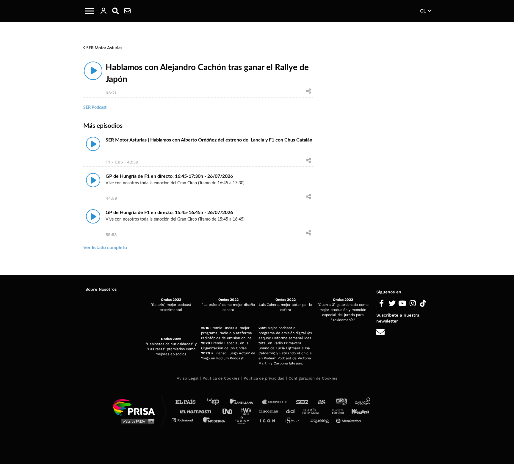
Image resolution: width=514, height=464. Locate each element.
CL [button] (424, 11)
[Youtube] (402, 303)
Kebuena (357, 411)
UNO (230, 411)
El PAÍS (189, 402)
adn (341, 402)
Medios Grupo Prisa (136, 421)
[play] (93, 71)
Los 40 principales (217, 402)
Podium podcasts (244, 420)
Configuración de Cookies (313, 378)
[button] (89, 11)
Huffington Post (196, 411)
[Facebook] (381, 303)
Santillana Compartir (277, 402)
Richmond (185, 420)
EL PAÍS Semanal (314, 411)
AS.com (321, 402)
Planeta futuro (336, 411)
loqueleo (320, 420)
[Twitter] (392, 303)
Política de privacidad (264, 378)
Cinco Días (269, 411)
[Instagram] (413, 303)
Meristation (349, 420)
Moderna (214, 420)
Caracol (362, 402)
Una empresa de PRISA (136, 406)
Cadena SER (302, 402)
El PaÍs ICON (269, 420)
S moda (294, 420)
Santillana (245, 402)
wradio (247, 411)
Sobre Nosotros (101, 289)
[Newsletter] (127, 11)
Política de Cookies (221, 378)
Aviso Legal (187, 378)
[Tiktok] (423, 303)
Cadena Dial (292, 411)
